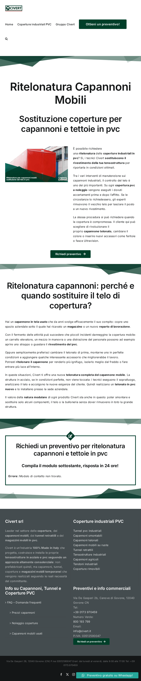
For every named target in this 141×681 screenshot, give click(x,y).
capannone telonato (97, 231)
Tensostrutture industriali (89, 554)
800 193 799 (81, 621)
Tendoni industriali (85, 564)
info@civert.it (82, 631)
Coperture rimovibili (86, 569)
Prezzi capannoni (23, 612)
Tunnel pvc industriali (87, 530)
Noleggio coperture (25, 623)
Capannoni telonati (85, 540)
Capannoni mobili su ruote (90, 545)
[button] (6, 38)
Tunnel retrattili (83, 550)
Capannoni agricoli (85, 559)
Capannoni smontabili (87, 535)
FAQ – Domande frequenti (24, 602)
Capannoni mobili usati (27, 633)
